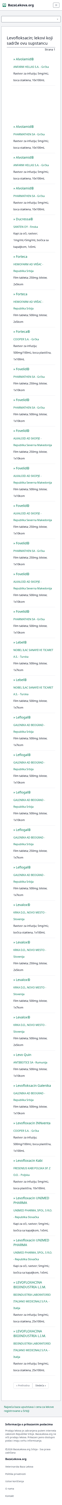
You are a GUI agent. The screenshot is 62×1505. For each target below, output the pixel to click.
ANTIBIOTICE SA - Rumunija (30, 1062)
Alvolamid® (25, 59)
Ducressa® (24, 219)
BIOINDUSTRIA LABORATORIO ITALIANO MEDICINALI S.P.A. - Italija (32, 1301)
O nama (9, 1488)
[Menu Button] (31, 19)
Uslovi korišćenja (14, 1481)
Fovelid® (22, 369)
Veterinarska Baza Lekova (19, 1466)
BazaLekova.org (21, 5)
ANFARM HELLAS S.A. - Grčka (31, 67)
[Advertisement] (33, 106)
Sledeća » (40, 1385)
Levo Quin (23, 1054)
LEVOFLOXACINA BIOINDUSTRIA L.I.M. (29, 1284)
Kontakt (9, 1496)
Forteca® (23, 331)
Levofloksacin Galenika (33, 1085)
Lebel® (21, 642)
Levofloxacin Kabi (29, 1160)
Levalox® (23, 904)
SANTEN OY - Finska (25, 227)
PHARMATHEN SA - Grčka (29, 134)
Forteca (21, 256)
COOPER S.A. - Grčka (26, 339)
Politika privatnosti (15, 1474)
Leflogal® (23, 717)
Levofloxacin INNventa (33, 1123)
